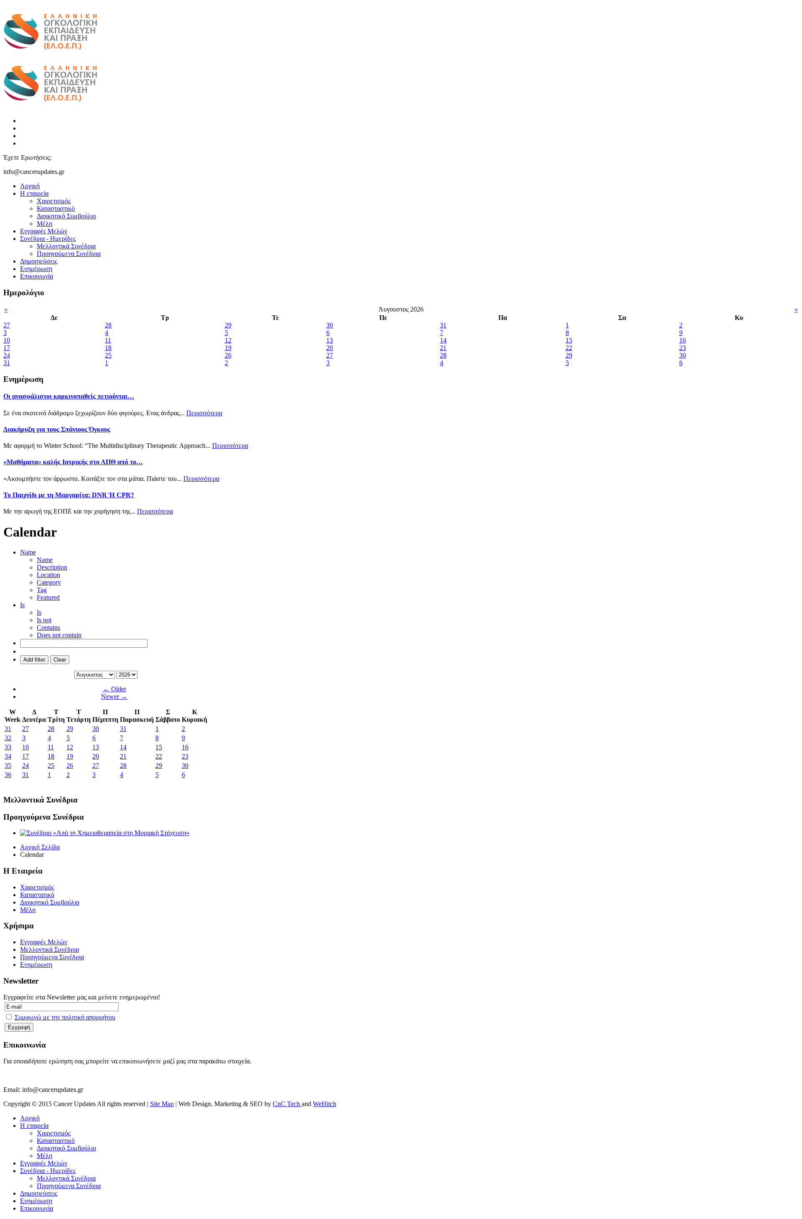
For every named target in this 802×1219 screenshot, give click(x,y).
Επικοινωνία (36, 276)
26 (69, 765)
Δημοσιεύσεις (38, 261)
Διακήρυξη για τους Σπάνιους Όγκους (56, 429)
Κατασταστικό (56, 208)
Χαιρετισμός (54, 200)
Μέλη (44, 223)
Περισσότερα (204, 413)
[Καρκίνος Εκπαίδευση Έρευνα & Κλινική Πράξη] (50, 54)
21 (123, 756)
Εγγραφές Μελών (43, 231)
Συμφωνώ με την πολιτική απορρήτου (65, 1017)
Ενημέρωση (36, 268)
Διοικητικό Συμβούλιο (66, 216)
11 (51, 747)
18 (51, 756)
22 (158, 756)
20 (95, 756)
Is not (44, 620)
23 (185, 756)
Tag (42, 589)
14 (123, 747)
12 (69, 747)
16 (185, 747)
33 (8, 747)
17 (25, 756)
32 (8, 737)
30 (95, 728)
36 (8, 774)
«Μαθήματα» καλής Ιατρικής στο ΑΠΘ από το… (73, 461)
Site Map (162, 1103)
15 (158, 747)
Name (45, 559)
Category (49, 582)
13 (95, 747)
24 (25, 765)
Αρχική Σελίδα (40, 847)
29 (69, 728)
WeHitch (324, 1103)
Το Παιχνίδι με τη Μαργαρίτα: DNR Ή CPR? (68, 494)
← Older (114, 689)
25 (51, 765)
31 (8, 728)
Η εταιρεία (34, 193)
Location (48, 574)
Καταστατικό (37, 894)
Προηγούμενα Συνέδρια (69, 253)
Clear (59, 660)
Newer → (114, 696)
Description (52, 567)
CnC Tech (287, 1103)
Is (39, 612)
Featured (48, 597)
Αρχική (30, 185)
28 (51, 728)
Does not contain (59, 635)
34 (8, 756)
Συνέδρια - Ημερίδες (48, 238)
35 (8, 765)
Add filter (34, 660)
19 (69, 756)
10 (25, 747)
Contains (48, 627)
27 (25, 728)
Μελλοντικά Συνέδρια (66, 246)
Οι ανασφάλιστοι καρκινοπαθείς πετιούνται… (68, 396)
